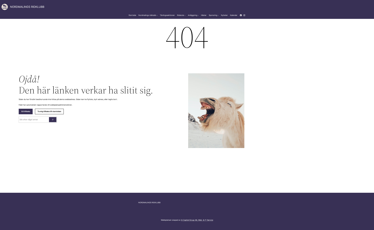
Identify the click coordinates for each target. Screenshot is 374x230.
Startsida (132, 15)
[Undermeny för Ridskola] (185, 15)
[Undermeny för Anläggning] (198, 15)
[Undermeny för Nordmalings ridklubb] (157, 15)
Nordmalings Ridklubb (27, 6)
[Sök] (52, 119)
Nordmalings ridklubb (147, 15)
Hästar (203, 15)
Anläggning (192, 15)
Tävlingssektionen (167, 15)
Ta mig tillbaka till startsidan (49, 111)
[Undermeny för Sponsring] (218, 15)
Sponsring (213, 15)
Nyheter (224, 15)
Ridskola (180, 15)
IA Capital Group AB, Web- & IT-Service (197, 220)
